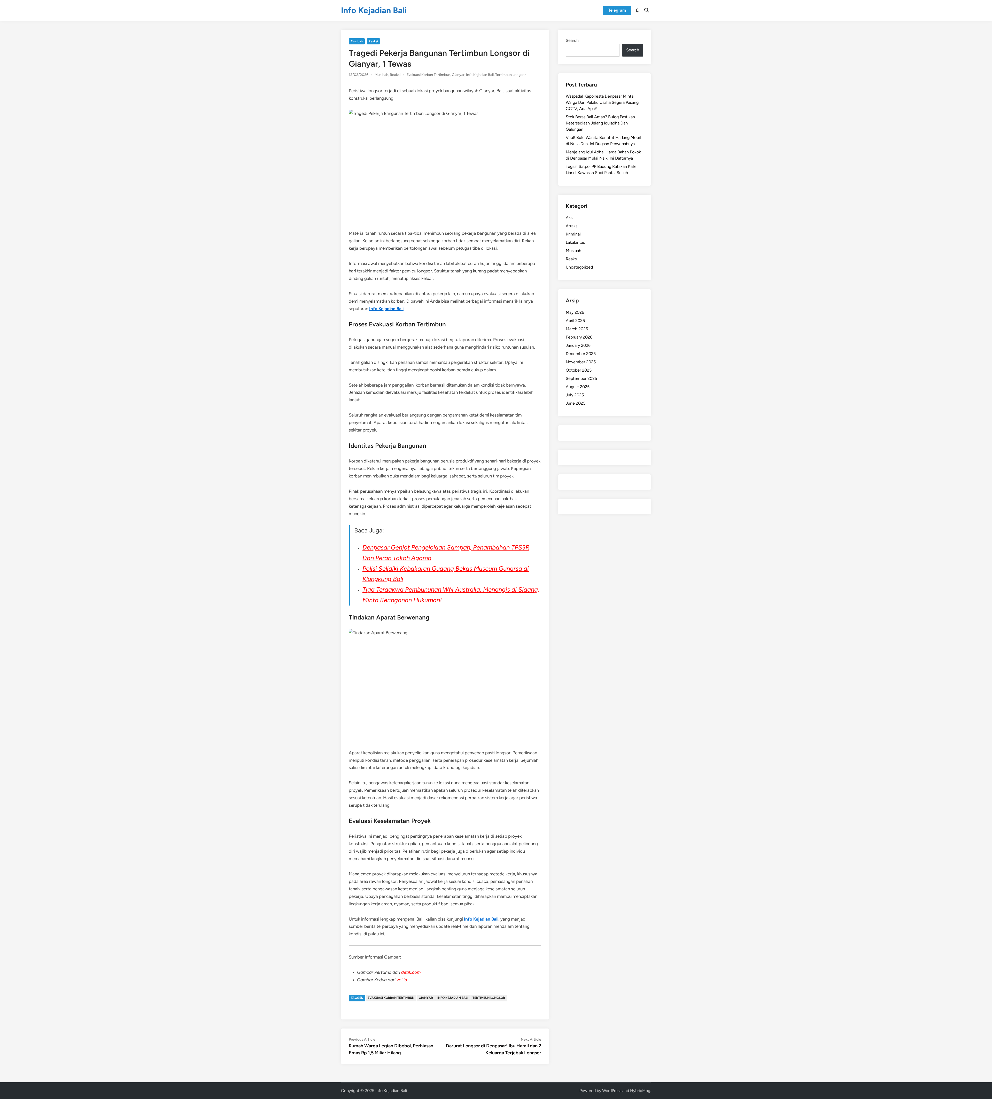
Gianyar (458, 75)
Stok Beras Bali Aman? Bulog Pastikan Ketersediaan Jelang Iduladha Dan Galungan (600, 123)
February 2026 (579, 337)
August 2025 (578, 386)
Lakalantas (575, 242)
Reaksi (373, 41)
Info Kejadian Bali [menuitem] (386, 308)
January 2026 (578, 345)
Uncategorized (579, 267)
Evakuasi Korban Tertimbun (428, 75)
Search (572, 40)
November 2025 (581, 361)
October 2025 (579, 370)
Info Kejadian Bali (374, 10)
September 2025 (581, 378)
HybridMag (640, 1090)
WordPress (611, 1090)
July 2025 (575, 394)
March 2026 (577, 328)
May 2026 (575, 312)
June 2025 (575, 403)
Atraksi (572, 225)
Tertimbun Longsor (510, 75)
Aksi (570, 217)
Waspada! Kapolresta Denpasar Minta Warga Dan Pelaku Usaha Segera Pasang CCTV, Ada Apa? (602, 102)
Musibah (357, 41)
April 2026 (575, 320)
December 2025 (581, 353)
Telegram (617, 10)
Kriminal (573, 234)
